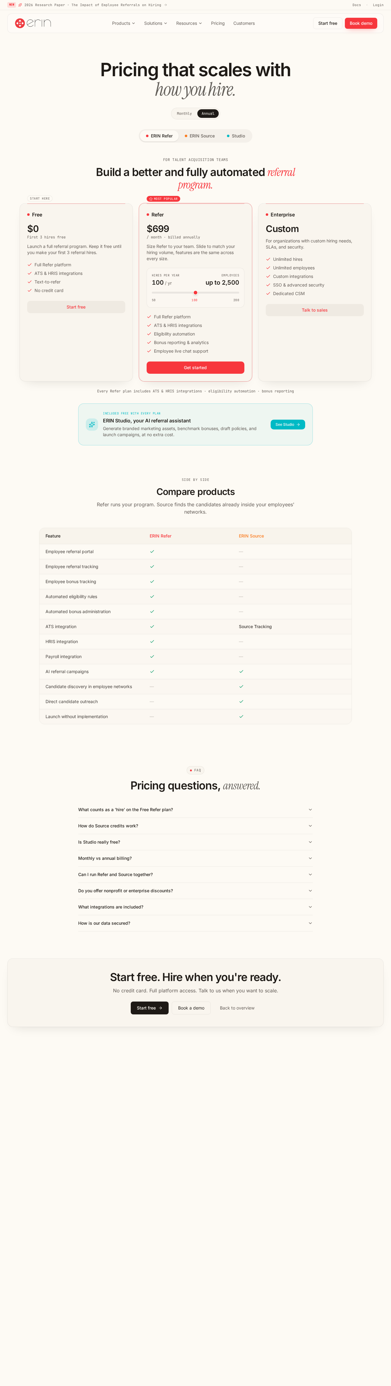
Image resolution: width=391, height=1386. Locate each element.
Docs (357, 5)
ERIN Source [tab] (202, 135)
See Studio (285, 424)
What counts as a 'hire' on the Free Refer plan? (125, 809)
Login (378, 5)
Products (121, 23)
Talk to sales (315, 310)
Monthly (184, 113)
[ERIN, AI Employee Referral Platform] (33, 23)
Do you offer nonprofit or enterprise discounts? (125, 890)
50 (154, 300)
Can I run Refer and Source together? (115, 874)
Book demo (361, 23)
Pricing (218, 23)
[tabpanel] (195, 301)
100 (195, 300)
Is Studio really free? (99, 842)
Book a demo (191, 1007)
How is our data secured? (104, 923)
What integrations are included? (110, 906)
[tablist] (195, 136)
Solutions (153, 23)
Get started (195, 367)
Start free (327, 23)
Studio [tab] (238, 135)
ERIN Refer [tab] (162, 135)
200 (236, 300)
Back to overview (237, 1007)
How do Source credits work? (108, 825)
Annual (208, 113)
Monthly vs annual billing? (105, 858)
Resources (186, 23)
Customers (244, 23)
